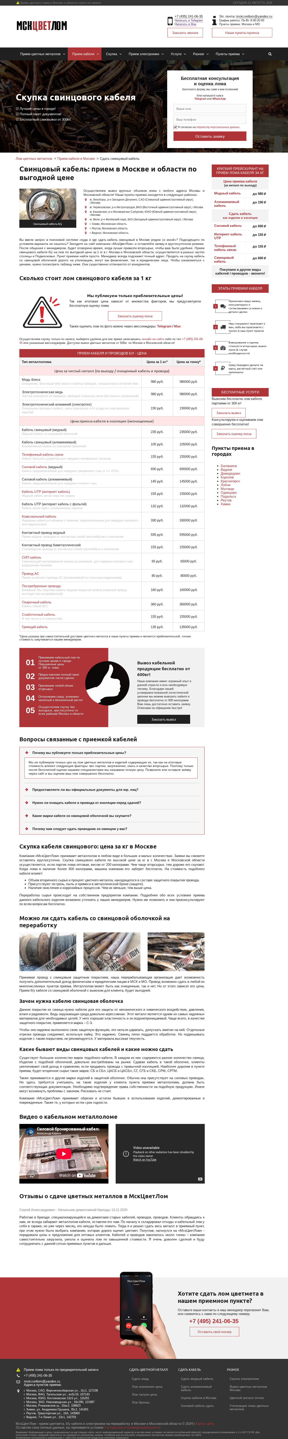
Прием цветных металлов (40, 54)
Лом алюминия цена (147, 1386)
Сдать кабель (240, 215)
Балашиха (229, 466)
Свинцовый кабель (224, 259)
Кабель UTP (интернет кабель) (46, 492)
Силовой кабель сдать (197, 1405)
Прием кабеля (83, 54)
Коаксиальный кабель (39, 516)
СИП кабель (31, 557)
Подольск (228, 496)
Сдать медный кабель (197, 1378)
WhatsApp (219, 98)
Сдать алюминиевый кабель (196, 1388)
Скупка (111, 54)
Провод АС (30, 573)
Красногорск (230, 481)
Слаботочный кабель (38, 614)
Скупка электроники (244, 1378)
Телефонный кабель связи (42, 454)
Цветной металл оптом (247, 1398)
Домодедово (230, 473)
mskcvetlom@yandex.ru (254, 16)
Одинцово (228, 492)
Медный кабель (227, 193)
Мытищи (227, 489)
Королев (227, 477)
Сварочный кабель (36, 602)
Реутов (226, 500)
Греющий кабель (35, 627)
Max (177, 326)
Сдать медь (140, 1378)
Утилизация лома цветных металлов (249, 1407)
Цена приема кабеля (240, 181)
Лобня (225, 485)
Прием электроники (144, 54)
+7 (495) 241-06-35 (189, 16)
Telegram (200, 98)
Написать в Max (185, 24)
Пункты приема (228, 54)
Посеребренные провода (41, 586)
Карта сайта (205, 1423)
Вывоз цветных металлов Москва (248, 1388)
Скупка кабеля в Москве (198, 1398)
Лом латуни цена (144, 1394)
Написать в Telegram (189, 20)
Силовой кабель (34, 467)
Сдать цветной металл (148, 1369)
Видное (226, 469)
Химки (225, 504)
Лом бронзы (141, 1402)
